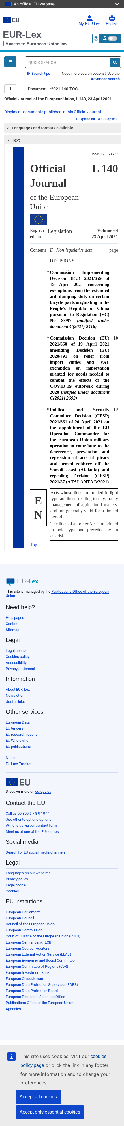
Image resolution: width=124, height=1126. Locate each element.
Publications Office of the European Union (39, 1003)
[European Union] (18, 782)
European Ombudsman (24, 978)
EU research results (21, 734)
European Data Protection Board (32, 990)
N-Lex (10, 758)
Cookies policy (17, 656)
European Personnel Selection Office (35, 997)
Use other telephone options (28, 819)
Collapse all (110, 119)
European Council (20, 918)
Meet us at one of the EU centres (32, 831)
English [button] (112, 24)
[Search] (115, 62)
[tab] (63, 128)
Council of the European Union (30, 924)
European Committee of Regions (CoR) (37, 966)
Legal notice (16, 650)
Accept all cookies (38, 1096)
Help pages (15, 617)
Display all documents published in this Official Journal (52, 112)
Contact (12, 624)
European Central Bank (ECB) (29, 942)
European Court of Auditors (27, 948)
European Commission (24, 930)
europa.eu (43, 791)
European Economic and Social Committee (40, 960)
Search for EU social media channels (35, 852)
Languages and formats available (42, 128)
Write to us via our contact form (31, 825)
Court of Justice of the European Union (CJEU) (43, 936)
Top (33, 544)
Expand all (86, 119)
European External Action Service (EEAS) (38, 954)
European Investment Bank (28, 972)
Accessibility (16, 662)
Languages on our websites (28, 873)
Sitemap (12, 630)
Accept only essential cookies (50, 1112)
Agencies (13, 1009)
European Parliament (23, 912)
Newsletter (15, 695)
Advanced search (105, 79)
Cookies (12, 891)
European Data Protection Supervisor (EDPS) (42, 984)
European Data (18, 722)
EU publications (18, 746)
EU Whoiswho (17, 740)
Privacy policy (17, 879)
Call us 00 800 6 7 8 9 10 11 (28, 813)
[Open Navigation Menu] (10, 61)
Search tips (40, 73)
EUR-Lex (22, 34)
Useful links (15, 701)
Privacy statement (20, 668)
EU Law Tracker (18, 764)
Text (16, 140)
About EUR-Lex (18, 689)
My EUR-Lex (89, 24)
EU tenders (14, 728)
